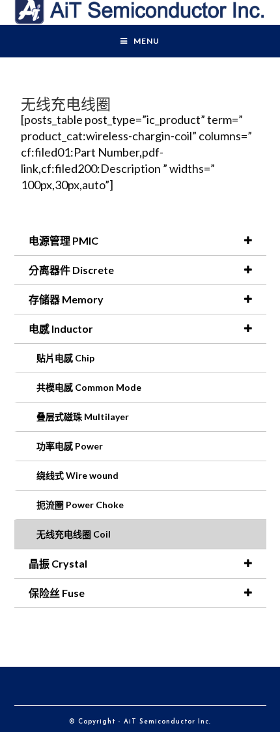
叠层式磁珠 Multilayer (82, 416)
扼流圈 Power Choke (80, 504)
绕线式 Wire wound (77, 475)
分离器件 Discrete (71, 270)
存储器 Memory (66, 299)
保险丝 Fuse (57, 593)
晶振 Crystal (58, 563)
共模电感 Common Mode (88, 387)
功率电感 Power (69, 445)
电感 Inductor (61, 328)
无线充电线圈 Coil (73, 534)
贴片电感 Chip (65, 357)
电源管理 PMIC (63, 240)
